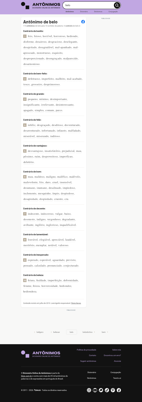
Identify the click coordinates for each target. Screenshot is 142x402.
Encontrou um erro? (112, 355)
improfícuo (66, 156)
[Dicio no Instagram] (89, 390)
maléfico (62, 176)
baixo (67, 213)
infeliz (31, 125)
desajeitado (30, 47)
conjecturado (70, 265)
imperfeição (55, 280)
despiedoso (67, 193)
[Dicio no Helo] (101, 390)
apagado (28, 110)
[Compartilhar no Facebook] (83, 22)
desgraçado (43, 125)
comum (49, 110)
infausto (61, 130)
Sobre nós (116, 350)
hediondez (65, 286)
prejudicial (68, 151)
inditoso (55, 136)
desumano (29, 188)
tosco (26, 84)
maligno (51, 176)
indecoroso (47, 213)
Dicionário (84, 12)
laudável (70, 239)
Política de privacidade (86, 350)
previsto (71, 260)
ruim (37, 156)
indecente (33, 213)
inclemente (29, 193)
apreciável (58, 239)
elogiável (44, 239)
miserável (29, 136)
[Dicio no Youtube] (95, 390)
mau (78, 151)
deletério (28, 162)
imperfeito (48, 79)
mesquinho (44, 193)
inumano (42, 188)
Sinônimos (98, 12)
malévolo (74, 176)
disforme (28, 41)
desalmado (55, 188)
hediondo (72, 36)
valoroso (63, 245)
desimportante (58, 99)
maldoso (39, 176)
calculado (40, 265)
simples (39, 110)
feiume (27, 286)
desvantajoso (35, 151)
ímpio (55, 193)
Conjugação (113, 12)
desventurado (72, 125)
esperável (45, 260)
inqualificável (68, 225)
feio (30, 36)
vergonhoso (53, 219)
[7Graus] (37, 390)
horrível (47, 36)
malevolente (30, 182)
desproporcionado (33, 58)
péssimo (28, 156)
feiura (31, 280)
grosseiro (36, 84)
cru (66, 199)
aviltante (28, 225)
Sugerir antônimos (88, 361)
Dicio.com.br (26, 376)
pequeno (33, 99)
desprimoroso (52, 84)
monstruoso (43, 53)
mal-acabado (74, 79)
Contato (92, 355)
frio (41, 182)
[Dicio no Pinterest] (113, 390)
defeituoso (34, 79)
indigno (41, 219)
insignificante (31, 104)
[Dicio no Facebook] (119, 390)
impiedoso (69, 188)
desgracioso (55, 41)
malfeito (60, 79)
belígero (40, 332)
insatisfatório (52, 151)
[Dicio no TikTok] (107, 390)
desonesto (29, 219)
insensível (65, 182)
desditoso (57, 125)
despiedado (45, 199)
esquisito (57, 53)
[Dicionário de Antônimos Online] (40, 5)
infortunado (48, 130)
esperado (33, 260)
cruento (58, 199)
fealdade (41, 280)
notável (52, 245)
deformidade (70, 280)
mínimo (43, 99)
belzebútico (87, 332)
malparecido (70, 58)
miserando (42, 136)
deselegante (70, 41)
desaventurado (31, 130)
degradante (68, 219)
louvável (33, 239)
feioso (37, 36)
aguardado (58, 260)
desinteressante (65, 104)
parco (59, 110)
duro (48, 182)
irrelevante (47, 104)
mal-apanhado (63, 47)
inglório (40, 225)
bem (104, 332)
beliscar (56, 332)
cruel (55, 182)
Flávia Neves (76, 303)
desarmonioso (31, 64)
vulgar (59, 213)
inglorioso (52, 225)
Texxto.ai (117, 378)
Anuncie (117, 361)
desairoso (40, 41)
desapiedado (30, 199)
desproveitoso (50, 156)
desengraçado (54, 58)
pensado (28, 265)
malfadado (74, 130)
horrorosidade (49, 286)
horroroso (59, 36)
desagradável (45, 47)
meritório (29, 245)
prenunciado (54, 265)
